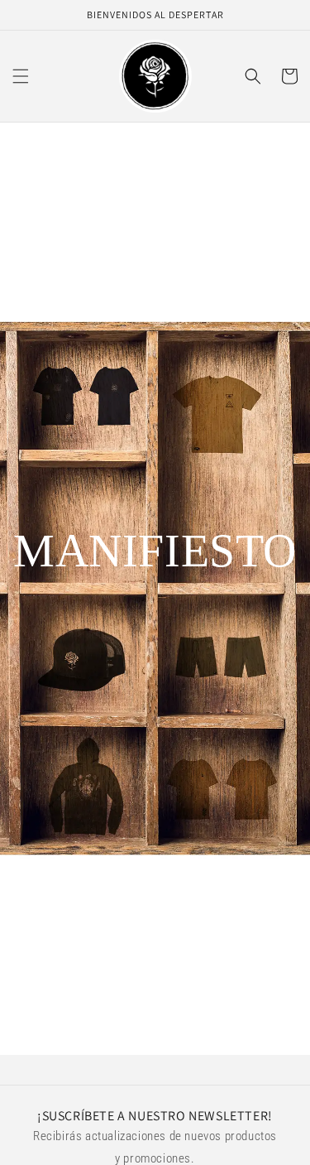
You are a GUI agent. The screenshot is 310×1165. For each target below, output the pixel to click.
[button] (20, 76)
